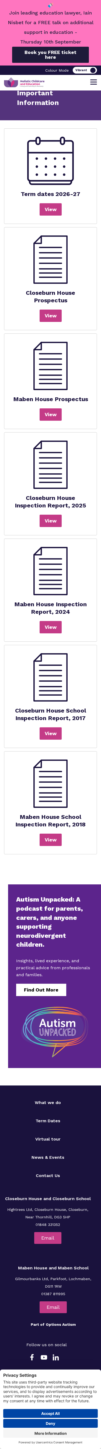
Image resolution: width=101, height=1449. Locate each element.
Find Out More (41, 990)
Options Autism (61, 1324)
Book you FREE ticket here (50, 54)
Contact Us (48, 1175)
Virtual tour (48, 1139)
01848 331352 (48, 1224)
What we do (48, 1102)
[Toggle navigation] (93, 82)
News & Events (48, 1157)
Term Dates (48, 1120)
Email (47, 1238)
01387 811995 (53, 1294)
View (51, 209)
